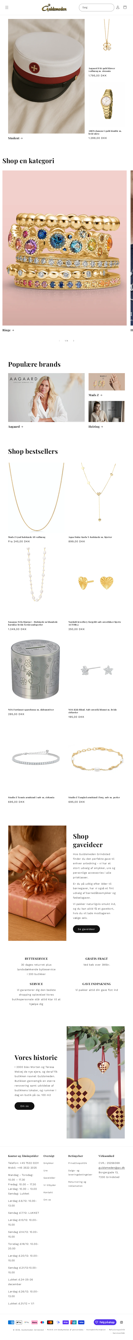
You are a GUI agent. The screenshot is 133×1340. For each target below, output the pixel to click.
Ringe (6, 330)
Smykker (48, 1163)
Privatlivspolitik (77, 1163)
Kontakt (48, 1192)
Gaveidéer (49, 1178)
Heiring (94, 426)
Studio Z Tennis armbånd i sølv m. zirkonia (31, 797)
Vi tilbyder (49, 1185)
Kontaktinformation (96, 1330)
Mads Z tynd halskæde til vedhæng (26, 537)
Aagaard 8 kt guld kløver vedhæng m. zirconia (102, 69)
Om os (24, 1106)
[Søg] (110, 7)
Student (13, 138)
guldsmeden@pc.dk (112, 1167)
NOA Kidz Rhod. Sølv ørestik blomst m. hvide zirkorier (92, 711)
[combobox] (96, 7)
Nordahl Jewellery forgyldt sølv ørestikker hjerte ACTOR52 (94, 623)
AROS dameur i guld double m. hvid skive (105, 132)
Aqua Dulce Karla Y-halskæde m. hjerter (90, 537)
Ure (45, 1170)
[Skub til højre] (73, 340)
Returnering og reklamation (77, 1184)
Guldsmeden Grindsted (32, 1330)
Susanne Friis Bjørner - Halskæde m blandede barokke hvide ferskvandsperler (33, 623)
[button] (6, 7)
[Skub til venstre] (59, 340)
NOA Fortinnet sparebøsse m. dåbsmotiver (31, 709)
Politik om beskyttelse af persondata (65, 1330)
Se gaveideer (86, 929)
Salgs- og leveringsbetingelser (80, 1172)
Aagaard (14, 426)
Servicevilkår (119, 1333)
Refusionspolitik (117, 1330)
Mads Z (94, 395)
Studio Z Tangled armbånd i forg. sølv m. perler (94, 797)
